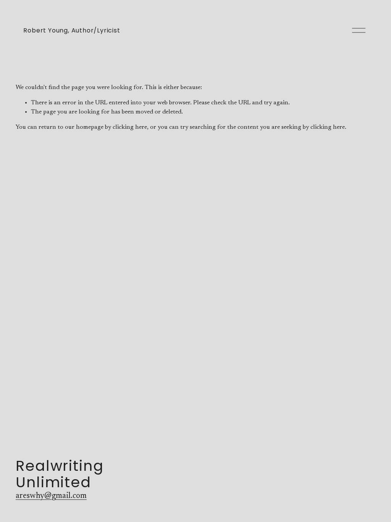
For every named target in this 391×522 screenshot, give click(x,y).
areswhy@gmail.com (51, 496)
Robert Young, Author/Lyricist (71, 30)
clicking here (130, 127)
